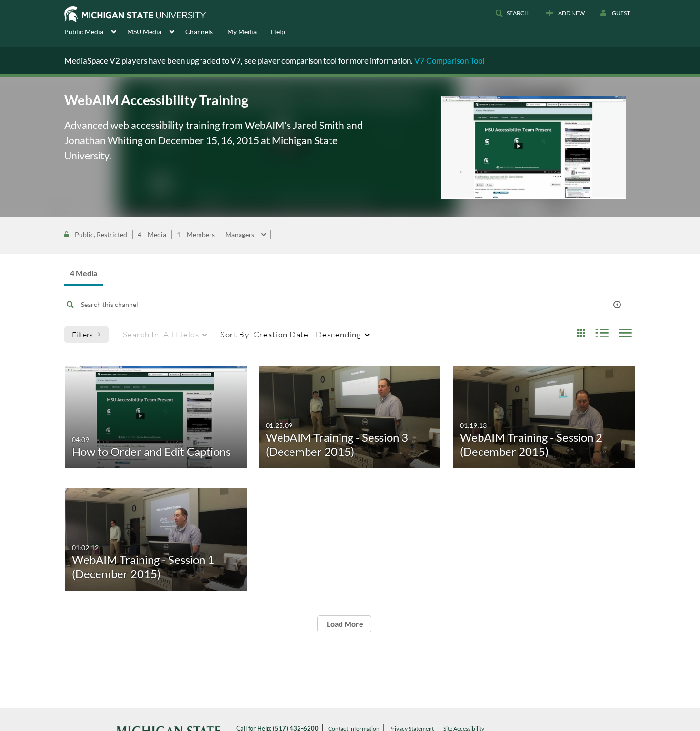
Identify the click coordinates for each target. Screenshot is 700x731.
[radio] (581, 333)
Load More (344, 623)
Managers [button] (240, 234)
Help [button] (278, 32)
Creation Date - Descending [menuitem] (290, 334)
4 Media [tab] (83, 272)
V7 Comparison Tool (449, 61)
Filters (82, 334)
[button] (512, 13)
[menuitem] (95, 31)
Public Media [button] (83, 32)
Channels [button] (199, 32)
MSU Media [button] (144, 32)
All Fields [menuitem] (161, 334)
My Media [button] (242, 32)
